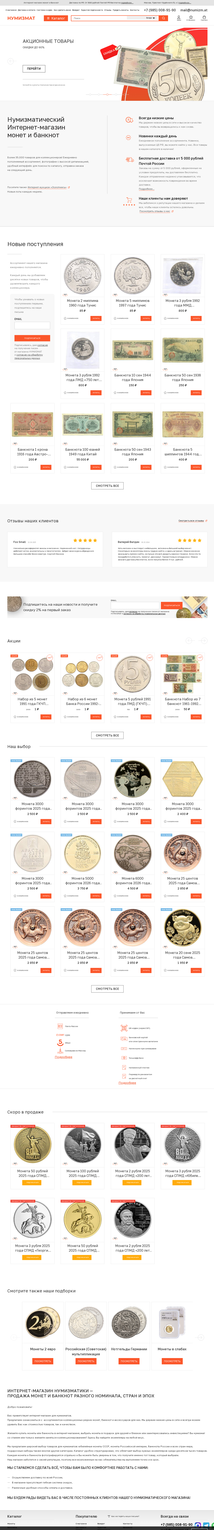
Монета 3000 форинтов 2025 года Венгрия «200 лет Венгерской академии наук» (82, 806)
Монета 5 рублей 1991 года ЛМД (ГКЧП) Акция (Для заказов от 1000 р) (132, 701)
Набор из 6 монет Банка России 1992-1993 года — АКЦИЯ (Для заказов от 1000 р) (82, 701)
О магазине (11, 10)
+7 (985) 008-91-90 (160, 10)
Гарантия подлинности (92, 10)
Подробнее (63, 1057)
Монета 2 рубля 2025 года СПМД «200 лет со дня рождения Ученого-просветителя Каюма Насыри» (132, 1173)
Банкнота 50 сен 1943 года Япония (132, 451)
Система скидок (44, 10)
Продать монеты (121, 10)
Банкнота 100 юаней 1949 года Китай (82, 451)
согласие (43, 345)
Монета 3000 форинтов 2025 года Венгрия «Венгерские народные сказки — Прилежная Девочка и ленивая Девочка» (132, 806)
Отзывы (107, 10)
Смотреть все (107, 485)
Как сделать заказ (62, 10)
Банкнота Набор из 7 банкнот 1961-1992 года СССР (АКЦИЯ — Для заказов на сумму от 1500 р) (182, 701)
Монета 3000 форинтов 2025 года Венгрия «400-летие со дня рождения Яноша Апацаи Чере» (32, 880)
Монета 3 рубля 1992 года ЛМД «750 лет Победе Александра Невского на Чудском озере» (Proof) (82, 377)
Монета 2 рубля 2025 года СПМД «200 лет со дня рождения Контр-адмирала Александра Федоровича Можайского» (132, 1248)
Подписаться (32, 338)
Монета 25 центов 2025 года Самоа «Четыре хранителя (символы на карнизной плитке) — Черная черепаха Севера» (183, 880)
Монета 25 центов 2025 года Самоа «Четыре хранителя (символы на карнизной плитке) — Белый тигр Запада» (33, 955)
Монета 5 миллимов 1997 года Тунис (133, 303)
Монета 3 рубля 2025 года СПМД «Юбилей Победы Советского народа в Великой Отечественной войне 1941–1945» (182, 1173)
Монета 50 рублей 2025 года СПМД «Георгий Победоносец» (82, 1248)
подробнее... (127, 2)
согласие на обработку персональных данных (145, 614)
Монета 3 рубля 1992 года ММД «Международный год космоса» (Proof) (182, 303)
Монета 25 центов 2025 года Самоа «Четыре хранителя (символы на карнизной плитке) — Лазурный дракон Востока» (133, 955)
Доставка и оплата (26, 10)
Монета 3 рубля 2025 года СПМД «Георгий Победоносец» (32, 1248)
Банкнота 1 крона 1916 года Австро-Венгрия (32, 451)
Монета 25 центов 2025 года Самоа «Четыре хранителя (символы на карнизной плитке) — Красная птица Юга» (82, 955)
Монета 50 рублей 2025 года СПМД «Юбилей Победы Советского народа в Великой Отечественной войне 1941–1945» (32, 1173)
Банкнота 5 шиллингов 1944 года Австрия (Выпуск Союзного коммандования (182, 451)
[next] (200, 1337)
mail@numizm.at (193, 10)
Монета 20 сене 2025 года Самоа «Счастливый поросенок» (182, 955)
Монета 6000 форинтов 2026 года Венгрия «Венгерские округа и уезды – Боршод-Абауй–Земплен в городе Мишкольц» (132, 880)
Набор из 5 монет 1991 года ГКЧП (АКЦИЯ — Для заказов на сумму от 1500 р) (32, 701)
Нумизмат (21, 18)
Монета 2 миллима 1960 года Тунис (82, 303)
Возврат (76, 10)
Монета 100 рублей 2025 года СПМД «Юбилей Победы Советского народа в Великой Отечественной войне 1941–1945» (82, 1173)
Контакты (134, 10)
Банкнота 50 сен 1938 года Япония (182, 377)
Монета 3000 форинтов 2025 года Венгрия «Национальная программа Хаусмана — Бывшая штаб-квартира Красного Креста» (183, 806)
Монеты (11, 1523)
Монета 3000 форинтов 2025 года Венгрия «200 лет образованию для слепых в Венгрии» (32, 806)
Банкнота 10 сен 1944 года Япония (132, 377)
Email (18, 319)
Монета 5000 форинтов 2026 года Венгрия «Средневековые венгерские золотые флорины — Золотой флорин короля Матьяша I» (82, 880)
